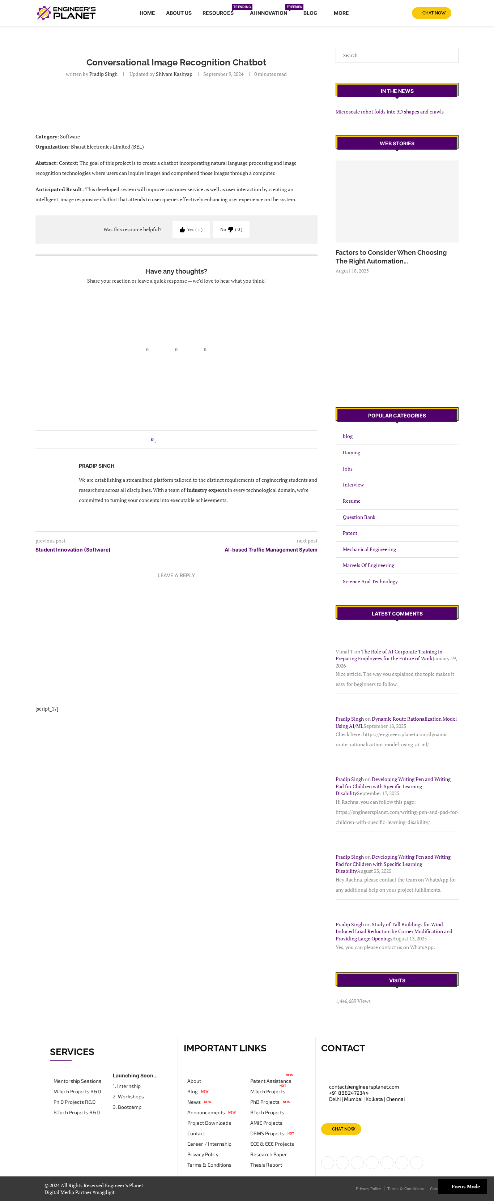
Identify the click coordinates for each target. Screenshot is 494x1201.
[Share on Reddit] (177, 439)
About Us (179, 13)
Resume (352, 500)
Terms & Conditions (209, 1164)
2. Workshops (128, 1096)
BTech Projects (267, 1112)
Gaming (351, 452)
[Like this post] (156, 439)
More (341, 13)
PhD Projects (265, 1102)
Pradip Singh (103, 73)
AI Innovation (271, 12)
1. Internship (127, 1086)
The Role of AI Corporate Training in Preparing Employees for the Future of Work (389, 655)
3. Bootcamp (127, 1107)
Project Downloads (209, 1122)
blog (348, 436)
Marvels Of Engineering (368, 565)
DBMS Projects (267, 1133)
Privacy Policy (202, 1154)
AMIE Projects (266, 1122)
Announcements (206, 1112)
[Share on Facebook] (163, 439)
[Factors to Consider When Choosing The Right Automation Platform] (397, 201)
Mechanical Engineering (369, 549)
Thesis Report (266, 1164)
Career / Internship (209, 1143)
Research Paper (268, 1154)
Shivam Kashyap (173, 73)
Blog (310, 13)
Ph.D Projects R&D (74, 1102)
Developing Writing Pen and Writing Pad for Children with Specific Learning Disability (393, 786)
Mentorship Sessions (77, 1081)
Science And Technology (370, 581)
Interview (353, 484)
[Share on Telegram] (190, 439)
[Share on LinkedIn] (170, 439)
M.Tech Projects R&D (77, 1091)
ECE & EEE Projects (272, 1143)
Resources (221, 12)
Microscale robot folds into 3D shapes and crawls (390, 111)
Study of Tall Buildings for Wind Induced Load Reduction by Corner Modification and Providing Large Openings (394, 931)
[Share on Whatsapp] (184, 439)
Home (147, 13)
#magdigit (104, 1192)
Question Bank (359, 517)
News (194, 1102)
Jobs (348, 468)
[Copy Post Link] (197, 439)
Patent (350, 532)
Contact (196, 1133)
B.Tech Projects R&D (77, 1112)
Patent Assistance (270, 1081)
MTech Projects (267, 1091)
